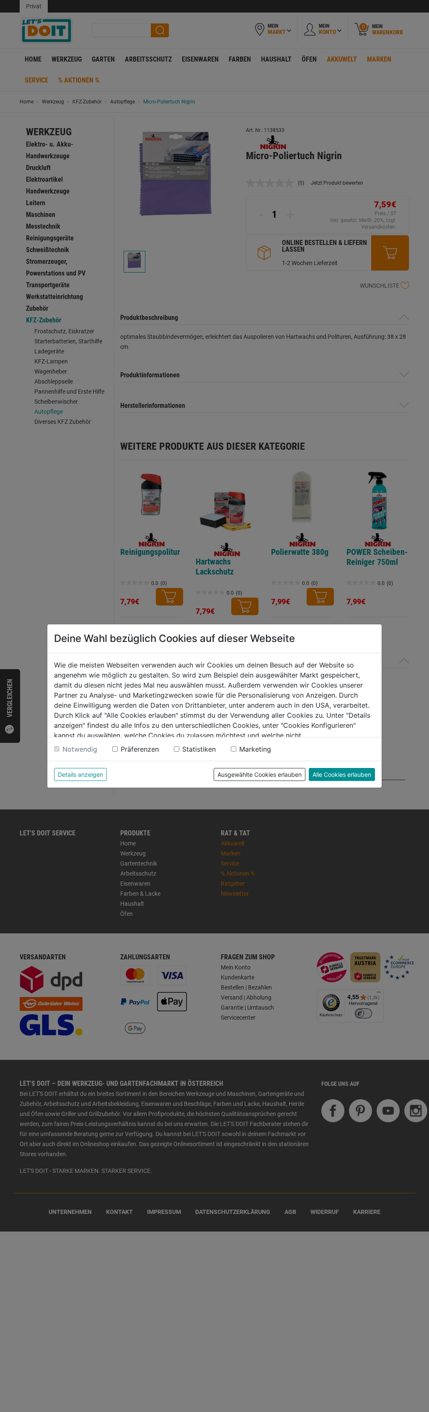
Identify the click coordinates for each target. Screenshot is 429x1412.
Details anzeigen (80, 774)
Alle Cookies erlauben (342, 774)
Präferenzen (140, 749)
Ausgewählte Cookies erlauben (259, 774)
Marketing (255, 749)
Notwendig (79, 749)
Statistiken (199, 749)
